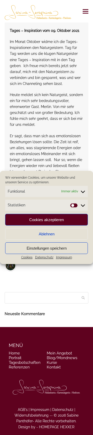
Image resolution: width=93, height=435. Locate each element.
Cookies (27, 257)
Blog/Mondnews (62, 358)
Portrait (15, 358)
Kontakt (54, 367)
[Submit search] (83, 297)
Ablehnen (47, 234)
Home (14, 353)
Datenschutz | (63, 410)
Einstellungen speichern (47, 248)
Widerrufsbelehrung (31, 415)
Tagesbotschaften (25, 362)
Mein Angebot (59, 353)
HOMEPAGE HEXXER (56, 427)
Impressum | (40, 410)
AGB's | (23, 410)
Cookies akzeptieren (46, 220)
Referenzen (19, 367)
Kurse (52, 362)
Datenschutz (44, 257)
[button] (85, 11)
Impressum (64, 257)
